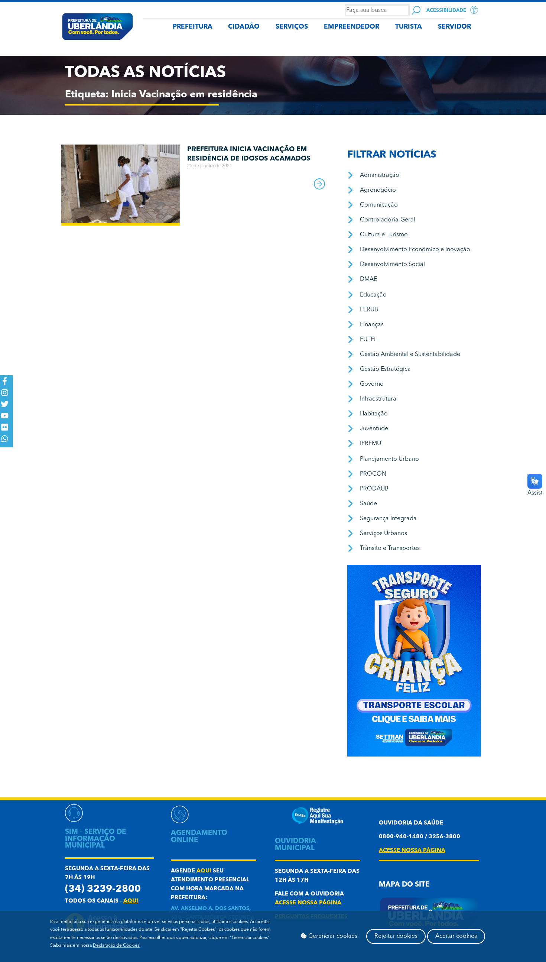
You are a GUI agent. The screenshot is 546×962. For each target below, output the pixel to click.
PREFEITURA (192, 27)
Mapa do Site (404, 884)
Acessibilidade (446, 10)
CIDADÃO (244, 27)
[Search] (416, 10)
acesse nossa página (308, 903)
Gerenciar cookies (332, 936)
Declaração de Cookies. (116, 945)
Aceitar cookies (456, 936)
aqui (130, 901)
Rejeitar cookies (395, 936)
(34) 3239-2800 (103, 889)
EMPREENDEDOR (351, 27)
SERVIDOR (454, 27)
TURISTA (408, 27)
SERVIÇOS (292, 27)
